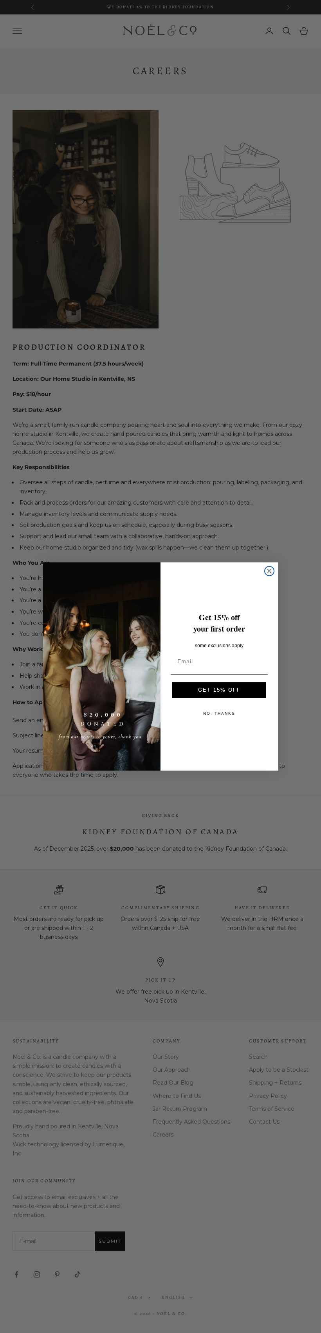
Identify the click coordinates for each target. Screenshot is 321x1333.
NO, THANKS (219, 713)
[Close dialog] (269, 571)
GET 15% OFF (219, 690)
